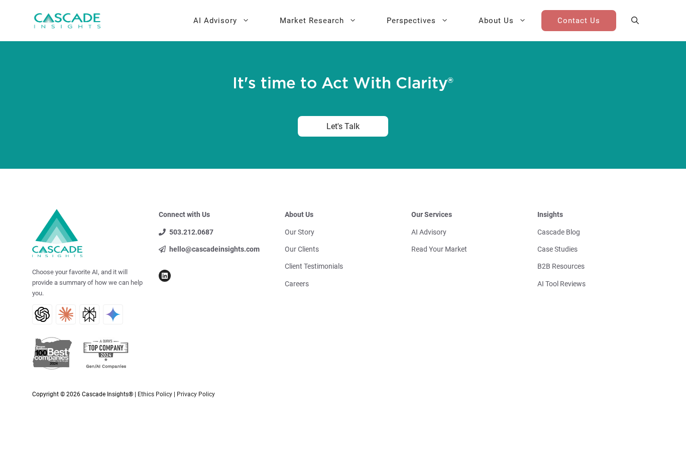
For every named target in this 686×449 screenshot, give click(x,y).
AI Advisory (215, 20)
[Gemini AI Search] (113, 314)
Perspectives (411, 20)
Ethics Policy (155, 394)
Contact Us (578, 20)
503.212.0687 (191, 232)
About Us (496, 20)
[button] (635, 20)
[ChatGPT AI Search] (42, 314)
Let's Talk (343, 126)
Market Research (312, 20)
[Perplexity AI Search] (89, 314)
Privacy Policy (196, 394)
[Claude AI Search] (66, 314)
